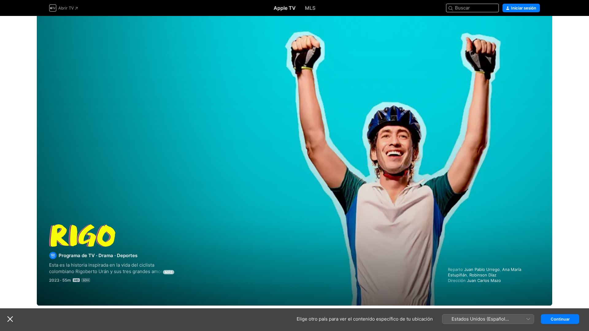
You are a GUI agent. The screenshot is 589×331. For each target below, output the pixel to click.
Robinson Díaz (482, 274)
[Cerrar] (10, 319)
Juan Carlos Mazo (484, 280)
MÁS (168, 272)
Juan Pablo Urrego (482, 269)
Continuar (560, 319)
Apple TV (285, 8)
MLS (310, 8)
